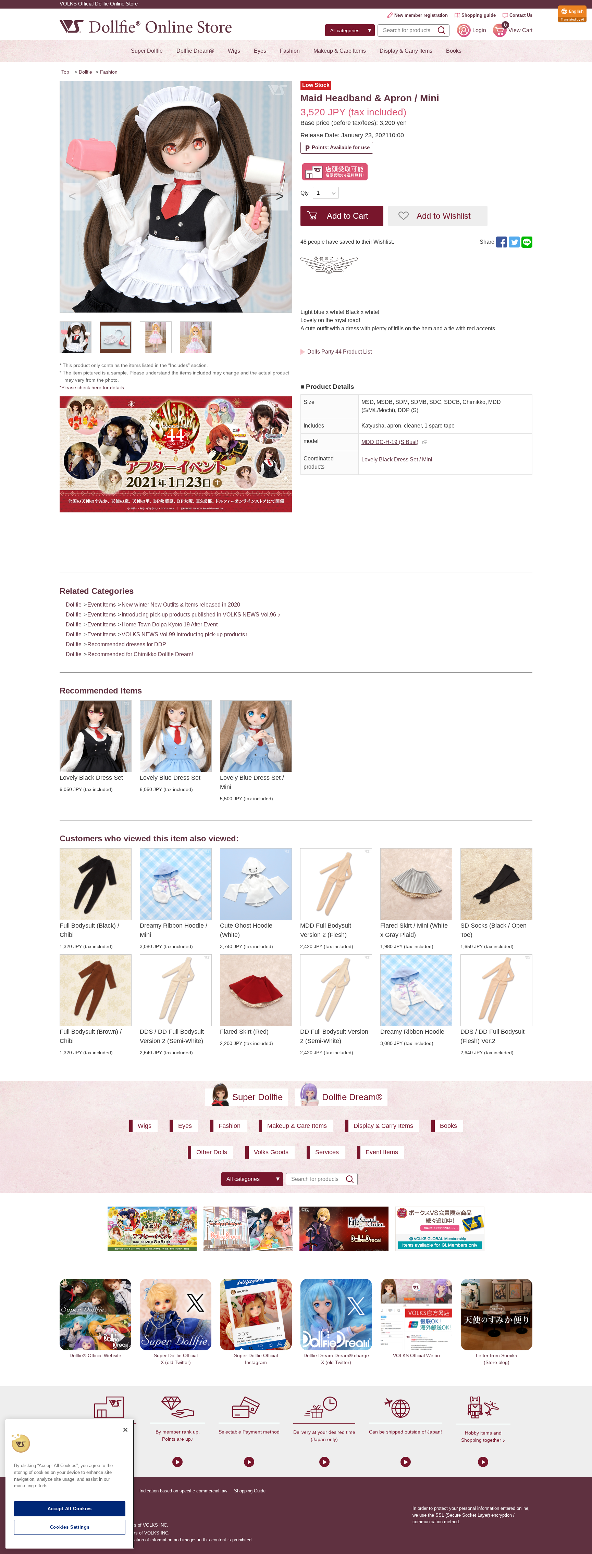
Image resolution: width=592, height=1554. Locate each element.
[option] (176, 197)
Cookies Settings (70, 1527)
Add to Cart (347, 215)
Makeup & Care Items (339, 51)
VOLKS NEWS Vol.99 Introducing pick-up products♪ (185, 634)
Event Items (101, 605)
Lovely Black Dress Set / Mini (396, 459)
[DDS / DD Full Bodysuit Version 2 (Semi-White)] (175, 990)
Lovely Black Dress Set (91, 777)
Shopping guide (478, 15)
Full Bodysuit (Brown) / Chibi (91, 1036)
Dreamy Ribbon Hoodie (412, 1031)
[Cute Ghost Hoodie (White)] (256, 884)
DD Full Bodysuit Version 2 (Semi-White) (334, 1036)
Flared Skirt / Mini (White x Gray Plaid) (414, 930)
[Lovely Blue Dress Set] (175, 736)
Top (65, 72)
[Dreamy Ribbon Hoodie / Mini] (175, 884)
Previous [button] (72, 197)
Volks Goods (271, 1152)
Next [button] (279, 197)
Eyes (260, 51)
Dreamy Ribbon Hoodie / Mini (173, 930)
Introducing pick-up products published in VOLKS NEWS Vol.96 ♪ (201, 614)
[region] (69, 1484)
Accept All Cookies (70, 1508)
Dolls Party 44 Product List (339, 352)
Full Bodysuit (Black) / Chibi (89, 930)
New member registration (421, 15)
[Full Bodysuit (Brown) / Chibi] (95, 990)
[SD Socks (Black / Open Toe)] (496, 884)
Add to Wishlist (444, 215)
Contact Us (520, 15)
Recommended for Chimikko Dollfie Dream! (140, 654)
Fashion (290, 51)
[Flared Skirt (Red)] (256, 990)
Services (327, 1152)
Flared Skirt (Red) (244, 1031)
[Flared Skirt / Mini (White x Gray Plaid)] (416, 884)
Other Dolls (211, 1152)
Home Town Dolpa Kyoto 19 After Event (170, 624)
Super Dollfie (147, 51)
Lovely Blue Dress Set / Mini (252, 782)
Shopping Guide (250, 1490)
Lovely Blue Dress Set (170, 777)
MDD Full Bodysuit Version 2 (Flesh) (325, 930)
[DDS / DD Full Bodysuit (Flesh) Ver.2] (496, 990)
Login (479, 30)
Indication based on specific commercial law (183, 1490)
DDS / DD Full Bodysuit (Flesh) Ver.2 (492, 1036)
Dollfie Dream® (195, 51)
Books (453, 51)
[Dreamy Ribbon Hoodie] (416, 990)
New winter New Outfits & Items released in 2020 (181, 605)
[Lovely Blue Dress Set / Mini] (256, 736)
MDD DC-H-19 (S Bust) (389, 442)
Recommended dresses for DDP (126, 644)
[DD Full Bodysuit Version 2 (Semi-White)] (336, 990)
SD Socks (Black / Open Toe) (493, 930)
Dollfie (85, 72)
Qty (304, 193)
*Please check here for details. (94, 387)
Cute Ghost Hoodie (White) (246, 930)
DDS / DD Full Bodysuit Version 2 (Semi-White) (172, 1036)
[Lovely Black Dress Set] (95, 736)
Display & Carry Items (406, 51)
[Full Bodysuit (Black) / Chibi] (95, 884)
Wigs (234, 51)
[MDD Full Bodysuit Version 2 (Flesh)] (336, 884)
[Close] (125, 1429)
